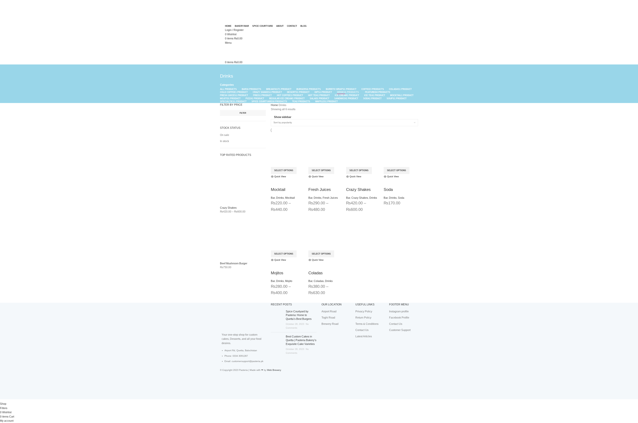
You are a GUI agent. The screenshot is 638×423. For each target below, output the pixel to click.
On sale (224, 135)
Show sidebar (282, 117)
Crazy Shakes (228, 207)
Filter (243, 113)
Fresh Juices (319, 189)
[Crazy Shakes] (243, 183)
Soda (388, 189)
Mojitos (277, 273)
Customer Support (400, 330)
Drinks (280, 197)
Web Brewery (274, 370)
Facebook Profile (399, 317)
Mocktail (278, 189)
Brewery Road (329, 323)
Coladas (315, 273)
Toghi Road (328, 317)
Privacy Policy (363, 311)
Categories (227, 85)
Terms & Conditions (366, 323)
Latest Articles (363, 336)
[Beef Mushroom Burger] (243, 238)
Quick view (275, 182)
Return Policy (363, 317)
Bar (273, 197)
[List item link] (243, 357)
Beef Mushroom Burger (233, 263)
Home (275, 105)
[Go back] (224, 68)
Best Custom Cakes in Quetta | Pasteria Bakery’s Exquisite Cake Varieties (301, 340)
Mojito (288, 281)
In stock (224, 141)
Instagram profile (399, 311)
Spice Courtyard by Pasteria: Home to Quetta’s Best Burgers (299, 315)
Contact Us (362, 330)
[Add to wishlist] (284, 182)
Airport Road (328, 311)
